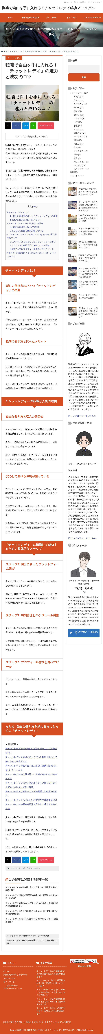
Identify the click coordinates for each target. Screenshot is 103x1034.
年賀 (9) (77, 147)
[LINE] (33, 125)
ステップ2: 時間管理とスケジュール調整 (29, 245)
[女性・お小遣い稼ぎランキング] (77, 962)
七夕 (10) (78, 122)
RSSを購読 (81, 2)
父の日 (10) (79, 115)
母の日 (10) (79, 108)
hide (34, 206)
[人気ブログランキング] (45, 125)
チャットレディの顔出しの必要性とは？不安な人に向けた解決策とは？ (51, 1011)
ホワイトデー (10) (81, 169)
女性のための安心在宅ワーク (31, 19)
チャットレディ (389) (79, 93)
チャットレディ (15, 868)
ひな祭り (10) (79, 165)
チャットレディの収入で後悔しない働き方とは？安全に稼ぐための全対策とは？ (51, 1001)
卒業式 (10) (79, 97)
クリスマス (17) (80, 151)
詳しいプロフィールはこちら (82, 416)
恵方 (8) (77, 158)
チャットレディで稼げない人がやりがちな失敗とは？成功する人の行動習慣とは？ (51, 992)
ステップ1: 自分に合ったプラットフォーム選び (33, 242)
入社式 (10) (79, 100)
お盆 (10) (78, 126)
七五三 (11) (78, 144)
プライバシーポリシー (93, 18)
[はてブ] (26, 125)
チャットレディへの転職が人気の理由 (25, 223)
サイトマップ (96, 2)
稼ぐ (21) (78, 111)
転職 (23, 868)
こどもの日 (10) (80, 104)
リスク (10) (79, 129)
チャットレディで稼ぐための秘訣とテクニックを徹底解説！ (30, 942)
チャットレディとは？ (18, 212)
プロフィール (51, 18)
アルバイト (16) (76, 176)
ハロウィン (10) (80, 136)
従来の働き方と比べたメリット (25, 220)
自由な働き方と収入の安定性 (24, 227)
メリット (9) (79, 118)
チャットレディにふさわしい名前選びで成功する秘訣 (31, 800)
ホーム (69, 2)
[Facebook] (16, 125)
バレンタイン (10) (81, 162)
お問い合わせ (12, 985)
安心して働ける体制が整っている (26, 231)
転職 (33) (74, 172)
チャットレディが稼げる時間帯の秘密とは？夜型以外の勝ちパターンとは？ (51, 983)
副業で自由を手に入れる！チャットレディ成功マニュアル (48, 8)
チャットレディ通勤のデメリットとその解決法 (29, 936)
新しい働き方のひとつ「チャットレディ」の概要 (33, 216)
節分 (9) (77, 155)
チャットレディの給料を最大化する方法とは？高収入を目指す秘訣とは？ (51, 974)
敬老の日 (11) (79, 133)
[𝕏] (8, 125)
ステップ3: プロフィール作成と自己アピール (32, 249)
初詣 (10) (78, 140)
